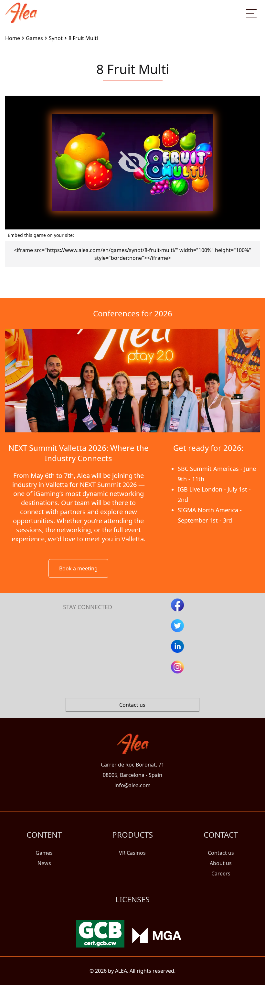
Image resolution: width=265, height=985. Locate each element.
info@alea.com (132, 785)
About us (221, 863)
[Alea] (21, 8)
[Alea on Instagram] (177, 667)
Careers (220, 873)
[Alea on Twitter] (177, 625)
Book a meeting (78, 568)
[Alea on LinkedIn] (177, 646)
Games (44, 852)
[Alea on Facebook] (177, 604)
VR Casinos (132, 852)
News (44, 863)
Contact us (132, 704)
